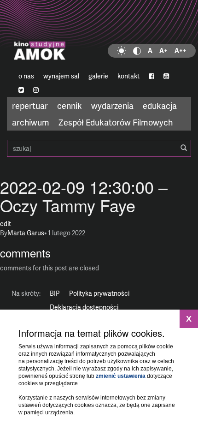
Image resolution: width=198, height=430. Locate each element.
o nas (26, 76)
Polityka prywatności (99, 293)
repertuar (30, 105)
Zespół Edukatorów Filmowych (115, 122)
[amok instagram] (36, 90)
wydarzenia (112, 105)
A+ (163, 50)
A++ (180, 50)
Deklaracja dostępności (84, 307)
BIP (55, 293)
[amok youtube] (166, 76)
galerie (98, 76)
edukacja (160, 105)
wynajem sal (61, 76)
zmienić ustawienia (121, 376)
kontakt (128, 76)
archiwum (30, 122)
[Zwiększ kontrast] (137, 50)
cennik (69, 105)
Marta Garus (25, 232)
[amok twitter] (21, 90)
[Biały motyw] (121, 50)
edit (5, 223)
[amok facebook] (151, 76)
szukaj (99, 148)
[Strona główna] (99, 34)
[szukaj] (184, 148)
